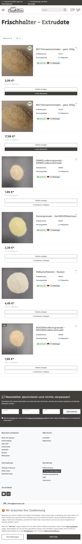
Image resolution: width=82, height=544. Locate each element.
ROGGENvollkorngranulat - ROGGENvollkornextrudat (50, 328)
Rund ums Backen (8, 438)
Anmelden (46, 438)
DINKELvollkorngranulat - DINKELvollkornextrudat (49, 161)
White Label (6, 471)
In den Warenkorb (41, 93)
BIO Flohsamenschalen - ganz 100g (55, 49)
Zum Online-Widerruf (53, 471)
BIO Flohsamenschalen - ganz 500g (55, 105)
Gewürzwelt (6, 447)
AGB (44, 477)
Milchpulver (6, 455)
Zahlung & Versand (8, 468)
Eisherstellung (6, 441)
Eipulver (4, 453)
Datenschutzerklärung (50, 474)
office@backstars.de (15, 503)
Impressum (47, 480)
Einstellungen (12, 537)
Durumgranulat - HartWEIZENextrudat (56, 216)
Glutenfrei (5, 450)
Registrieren (47, 441)
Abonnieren (71, 411)
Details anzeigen (41, 89)
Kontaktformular (7, 474)
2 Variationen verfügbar (41, 205)
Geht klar (53, 537)
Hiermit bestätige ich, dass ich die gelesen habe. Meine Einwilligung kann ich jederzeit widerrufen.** (42, 419)
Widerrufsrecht (48, 468)
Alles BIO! (5, 444)
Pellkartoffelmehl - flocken (50, 272)
